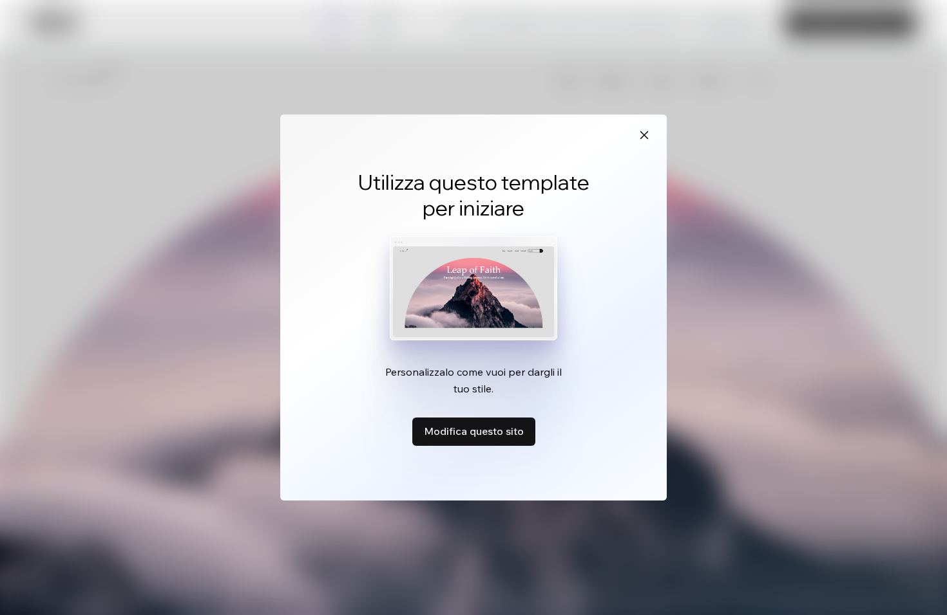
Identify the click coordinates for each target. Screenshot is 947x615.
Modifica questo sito (474, 431)
